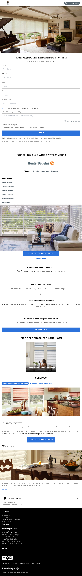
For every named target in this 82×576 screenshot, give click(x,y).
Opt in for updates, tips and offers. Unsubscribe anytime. (22, 108)
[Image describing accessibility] (7, 557)
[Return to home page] (12, 3)
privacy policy (57, 138)
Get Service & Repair (36, 128)
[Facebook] (3, 548)
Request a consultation (41, 440)
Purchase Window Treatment (14, 128)
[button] (3, 3)
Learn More (41, 259)
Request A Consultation (41, 253)
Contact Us (41, 330)
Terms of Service (43, 141)
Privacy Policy (33, 141)
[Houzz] (6, 548)
